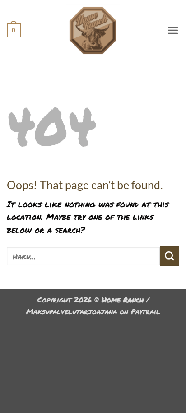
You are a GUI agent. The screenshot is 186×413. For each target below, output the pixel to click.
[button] (14, 30)
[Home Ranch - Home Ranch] (93, 30)
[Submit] (169, 256)
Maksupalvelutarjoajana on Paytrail (93, 311)
